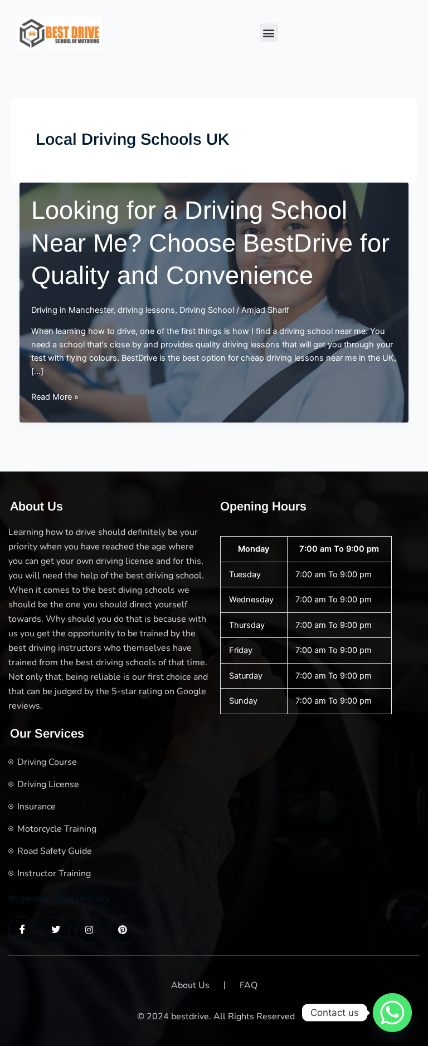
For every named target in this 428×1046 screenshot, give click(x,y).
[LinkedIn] (89, 930)
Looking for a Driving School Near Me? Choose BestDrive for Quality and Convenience (210, 242)
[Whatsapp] (392, 1012)
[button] (269, 32)
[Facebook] (22, 930)
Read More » (55, 397)
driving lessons (146, 310)
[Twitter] (56, 930)
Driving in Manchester (72, 310)
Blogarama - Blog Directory (59, 898)
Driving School (206, 310)
